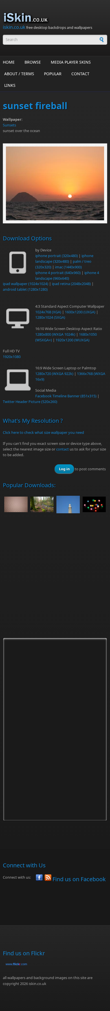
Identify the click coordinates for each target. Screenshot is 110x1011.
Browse (33, 62)
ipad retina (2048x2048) (71, 283)
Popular (52, 73)
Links (10, 85)
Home (9, 62)
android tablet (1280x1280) (25, 289)
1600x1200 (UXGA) (80, 311)
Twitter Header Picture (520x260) (30, 401)
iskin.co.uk (14, 27)
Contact (80, 73)
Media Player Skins (71, 62)
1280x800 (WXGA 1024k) (55, 334)
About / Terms (19, 73)
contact (62, 449)
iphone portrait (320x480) (56, 255)
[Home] (55, 17)
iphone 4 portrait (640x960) (58, 272)
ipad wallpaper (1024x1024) (25, 283)
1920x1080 (12, 356)
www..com (16, 964)
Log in (64, 468)
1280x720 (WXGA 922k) (54, 373)
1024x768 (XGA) (48, 311)
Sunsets (9, 125)
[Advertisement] (55, 581)
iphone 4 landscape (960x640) (67, 275)
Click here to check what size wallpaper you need (43, 432)
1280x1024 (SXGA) (50, 317)
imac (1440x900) (68, 267)
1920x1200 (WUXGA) (72, 339)
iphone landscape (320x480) (64, 258)
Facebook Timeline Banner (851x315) (65, 395)
